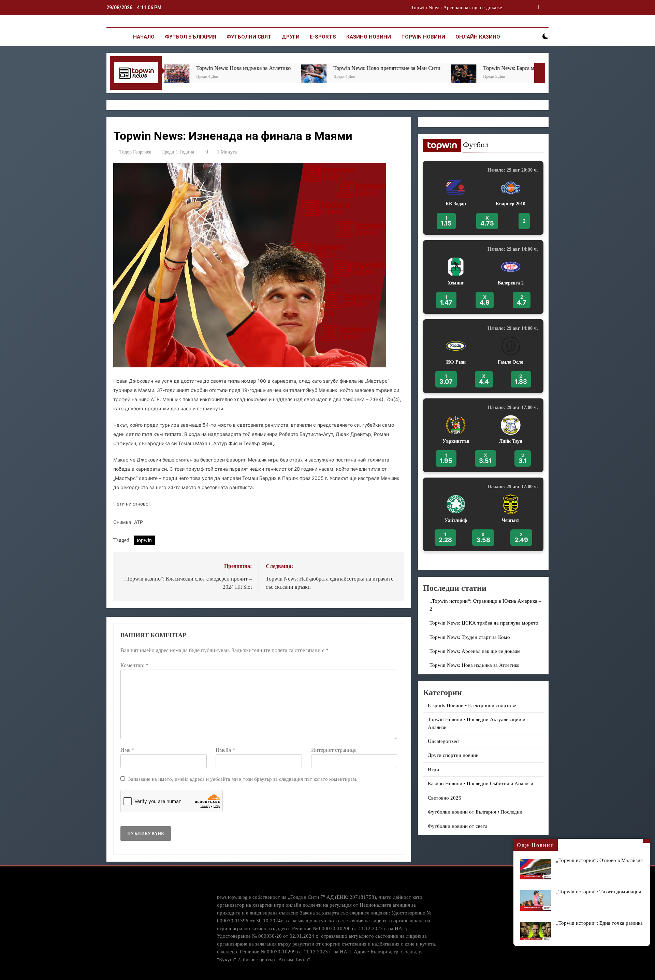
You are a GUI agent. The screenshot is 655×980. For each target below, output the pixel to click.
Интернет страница (333, 750)
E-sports (323, 37)
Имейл (225, 750)
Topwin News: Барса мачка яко (442, 68)
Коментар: (134, 665)
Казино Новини (368, 37)
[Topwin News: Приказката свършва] (500, 77)
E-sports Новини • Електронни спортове (472, 705)
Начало (144, 37)
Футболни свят (249, 37)
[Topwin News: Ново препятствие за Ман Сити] (238, 77)
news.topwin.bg (232, 897)
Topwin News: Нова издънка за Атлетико (167, 68)
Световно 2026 (444, 798)
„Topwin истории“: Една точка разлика (599, 923)
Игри (433, 769)
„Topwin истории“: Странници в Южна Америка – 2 (444, 7)
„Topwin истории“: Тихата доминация (598, 891)
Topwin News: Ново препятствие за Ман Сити (311, 68)
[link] (483, 198)
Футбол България (190, 37)
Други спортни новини (453, 755)
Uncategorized (443, 741)
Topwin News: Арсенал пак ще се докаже (475, 651)
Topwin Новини (423, 37)
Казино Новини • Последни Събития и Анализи (480, 783)
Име (127, 750)
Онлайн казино (477, 37)
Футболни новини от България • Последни (475, 812)
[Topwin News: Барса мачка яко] (388, 77)
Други (291, 37)
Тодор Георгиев (135, 152)
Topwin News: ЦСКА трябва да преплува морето (484, 623)
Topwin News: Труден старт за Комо (470, 637)
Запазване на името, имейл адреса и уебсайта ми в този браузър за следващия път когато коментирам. (243, 779)
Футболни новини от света (457, 826)
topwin (144, 540)
